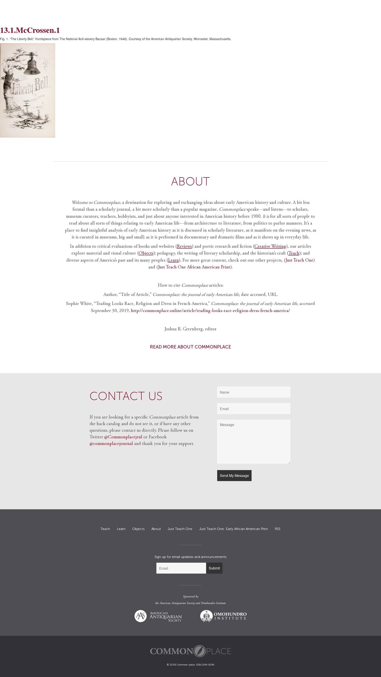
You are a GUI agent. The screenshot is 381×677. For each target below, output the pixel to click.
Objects (146, 253)
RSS (277, 529)
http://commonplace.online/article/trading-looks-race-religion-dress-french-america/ (210, 311)
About (156, 529)
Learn (121, 529)
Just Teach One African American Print (194, 267)
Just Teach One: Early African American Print (233, 529)
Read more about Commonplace (190, 347)
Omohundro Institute (213, 603)
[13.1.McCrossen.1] (190, 90)
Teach (105, 529)
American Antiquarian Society (177, 603)
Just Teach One (299, 260)
